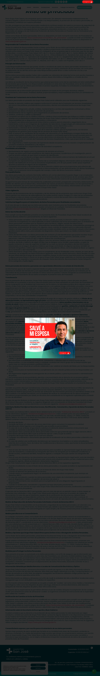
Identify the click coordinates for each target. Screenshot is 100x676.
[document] (50, 338)
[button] (72, 319)
